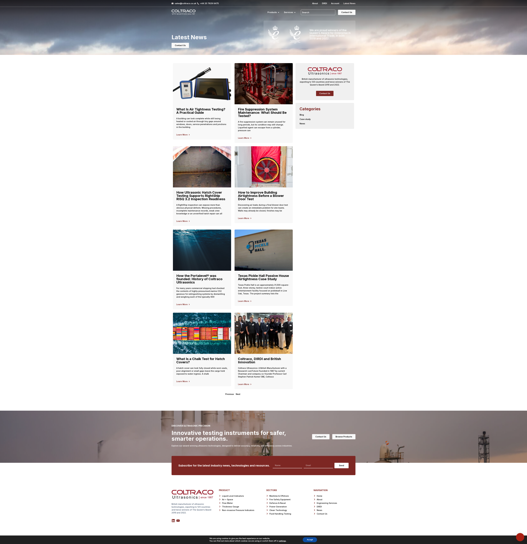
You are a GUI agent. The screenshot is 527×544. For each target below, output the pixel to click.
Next (238, 394)
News (302, 123)
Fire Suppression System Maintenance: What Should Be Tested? (262, 112)
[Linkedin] (173, 520)
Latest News (349, 3)
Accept (310, 539)
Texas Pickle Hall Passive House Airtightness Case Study (263, 277)
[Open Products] (278, 12)
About (315, 3)
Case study (305, 119)
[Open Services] (295, 12)
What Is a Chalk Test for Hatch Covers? (200, 360)
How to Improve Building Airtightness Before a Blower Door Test (261, 195)
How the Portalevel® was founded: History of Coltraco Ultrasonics (199, 279)
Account (335, 3)
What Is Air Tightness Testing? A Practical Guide (200, 111)
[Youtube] (178, 520)
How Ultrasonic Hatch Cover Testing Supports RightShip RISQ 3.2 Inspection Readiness (200, 195)
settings (282, 541)
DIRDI (324, 3)
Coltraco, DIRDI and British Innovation (259, 360)
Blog (302, 115)
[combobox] (318, 12)
